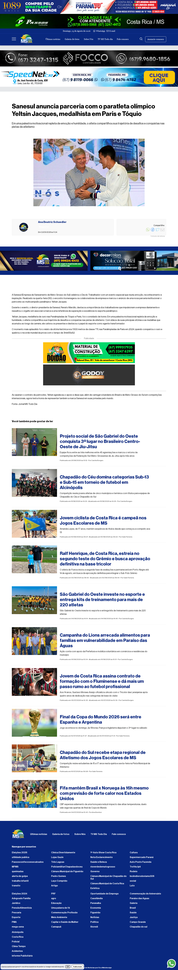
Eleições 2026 (19, 854)
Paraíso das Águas (139, 900)
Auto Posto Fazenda (140, 863)
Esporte (16, 919)
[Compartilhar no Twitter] (157, 231)
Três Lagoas (57, 863)
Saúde (133, 914)
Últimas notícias (52, 39)
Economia (95, 909)
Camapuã (56, 928)
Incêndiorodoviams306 (142, 877)
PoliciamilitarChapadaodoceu (66, 868)
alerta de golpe (20, 877)
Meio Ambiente (59, 919)
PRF (53, 895)
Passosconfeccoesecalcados (28, 863)
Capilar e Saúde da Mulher (64, 923)
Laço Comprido (59, 882)
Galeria (133, 904)
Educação (56, 904)
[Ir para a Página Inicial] (26, 39)
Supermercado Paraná (141, 859)
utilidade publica (20, 859)
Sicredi (94, 928)
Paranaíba (95, 904)
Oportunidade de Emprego (104, 895)
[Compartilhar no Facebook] (152, 231)
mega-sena (18, 928)
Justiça (134, 919)
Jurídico (16, 904)
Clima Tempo (19, 948)
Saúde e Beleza (98, 863)
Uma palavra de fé (60, 909)
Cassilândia (96, 900)
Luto (132, 887)
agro (53, 900)
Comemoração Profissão (64, 914)
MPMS (15, 868)
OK (67, 967)
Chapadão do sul (138, 928)
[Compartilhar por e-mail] (162, 231)
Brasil (133, 909)
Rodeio (133, 873)
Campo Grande (138, 923)
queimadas (18, 873)
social (133, 882)
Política (94, 923)
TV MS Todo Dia (99, 836)
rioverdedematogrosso (102, 868)
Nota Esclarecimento (101, 859)
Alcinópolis (18, 933)
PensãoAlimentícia (22, 909)
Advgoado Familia (21, 900)
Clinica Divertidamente (63, 854)
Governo (95, 873)
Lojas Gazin (57, 859)
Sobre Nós (88, 39)
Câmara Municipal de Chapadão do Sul (108, 878)
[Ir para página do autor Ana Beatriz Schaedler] (23, 227)
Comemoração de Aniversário (145, 895)
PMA (14, 923)
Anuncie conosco (155, 39)
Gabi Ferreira (127, 538)
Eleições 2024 (19, 895)
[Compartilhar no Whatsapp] (148, 231)
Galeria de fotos (72, 39)
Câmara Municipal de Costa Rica (107, 885)
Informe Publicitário (22, 957)
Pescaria (16, 914)
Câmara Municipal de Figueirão (67, 873)
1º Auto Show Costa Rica (103, 854)
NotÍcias (94, 919)
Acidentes (17, 952)
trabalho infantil (20, 882)
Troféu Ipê (135, 868)
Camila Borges (97, 462)
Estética (94, 890)
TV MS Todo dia (105, 39)
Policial (15, 943)
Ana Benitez (97, 813)
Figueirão (95, 914)
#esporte (65, 432)
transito (16, 887)
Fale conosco (123, 39)
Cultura (134, 854)
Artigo (54, 887)
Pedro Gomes (58, 877)
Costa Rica (17, 938)
